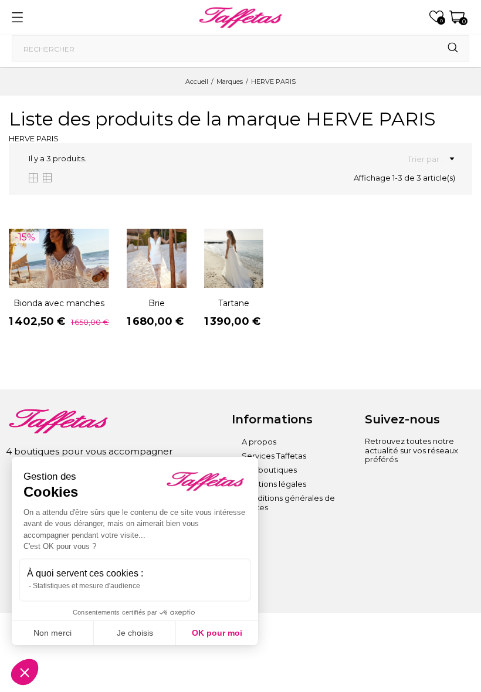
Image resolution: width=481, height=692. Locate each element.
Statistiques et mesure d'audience (86, 586)
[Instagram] (373, 485)
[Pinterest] (438, 485)
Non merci (52, 632)
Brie (156, 303)
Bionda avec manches (58, 303)
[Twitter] (373, 505)
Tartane (233, 303)
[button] (25, 672)
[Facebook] (406, 485)
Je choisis (135, 632)
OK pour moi (217, 632)
